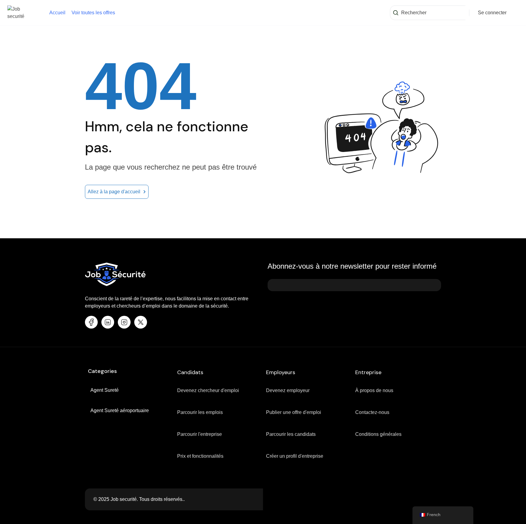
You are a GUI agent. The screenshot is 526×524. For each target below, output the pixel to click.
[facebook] (91, 322)
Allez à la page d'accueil (114, 191)
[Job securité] (22, 12)
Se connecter (492, 12)
